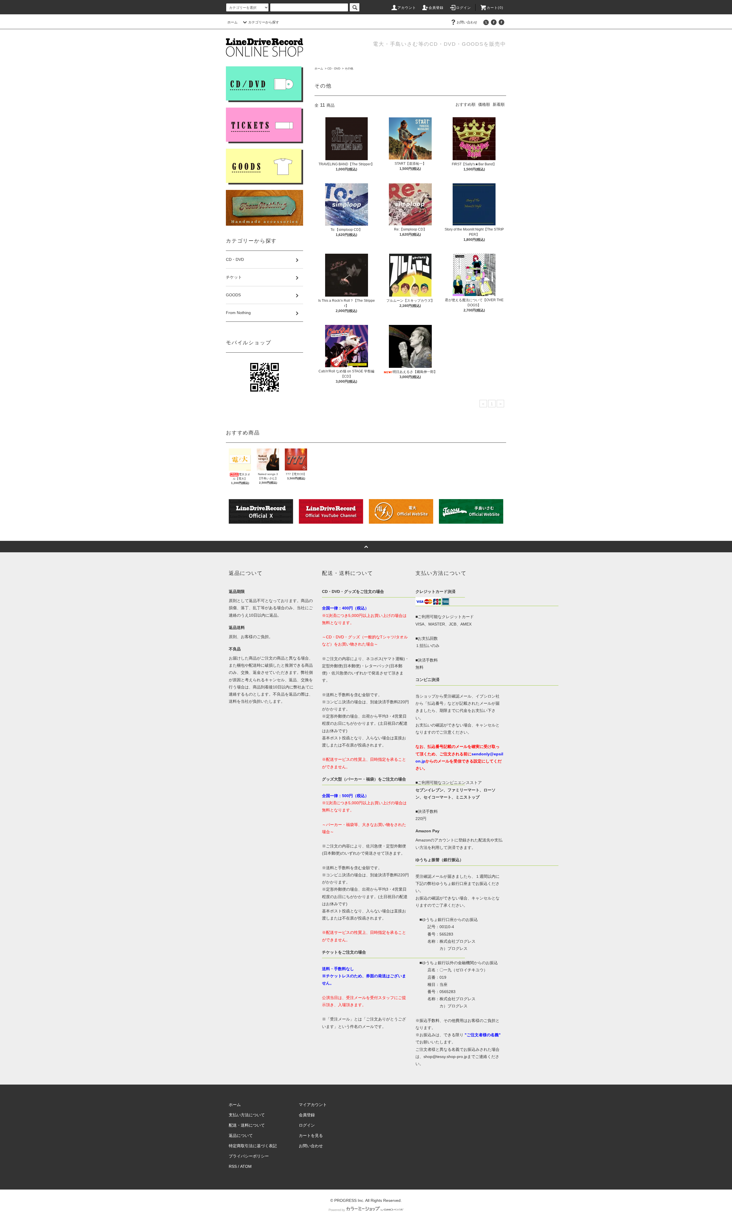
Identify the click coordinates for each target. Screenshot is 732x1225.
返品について (241, 1135)
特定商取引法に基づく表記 (253, 1145)
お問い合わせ (467, 22)
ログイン (463, 8)
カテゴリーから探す (263, 22)
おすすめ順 (465, 104)
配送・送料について (247, 1125)
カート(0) (495, 8)
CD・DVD (333, 68)
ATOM (246, 1166)
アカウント (406, 8)
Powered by (337, 1210)
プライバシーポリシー (249, 1156)
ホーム (232, 22)
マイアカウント (313, 1104)
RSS (233, 1166)
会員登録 (436, 8)
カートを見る (311, 1135)
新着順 (499, 104)
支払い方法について (247, 1115)
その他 (349, 68)
